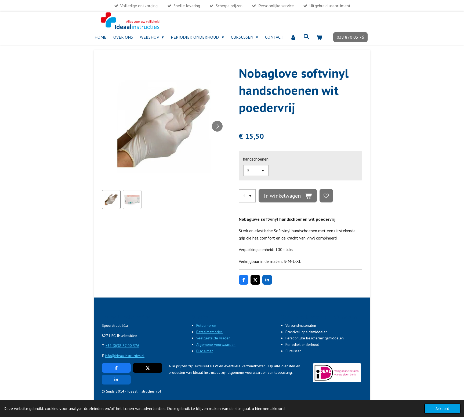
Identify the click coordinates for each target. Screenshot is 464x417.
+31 (109, 345)
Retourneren (206, 325)
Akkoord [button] (442, 408)
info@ (110, 355)
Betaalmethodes (209, 331)
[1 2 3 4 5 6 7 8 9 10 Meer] (247, 195)
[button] (111, 199)
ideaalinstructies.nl (129, 355)
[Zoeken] (306, 36)
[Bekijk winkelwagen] (319, 37)
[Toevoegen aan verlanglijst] (326, 195)
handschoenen (256, 159)
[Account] (293, 37)
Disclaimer (204, 351)
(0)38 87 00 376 (126, 345)
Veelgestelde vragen (213, 338)
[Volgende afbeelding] (217, 126)
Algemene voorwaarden (215, 344)
